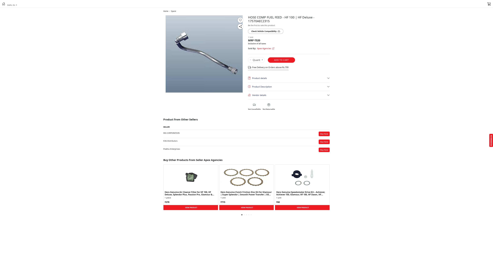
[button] (3, 3)
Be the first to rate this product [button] (261, 25)
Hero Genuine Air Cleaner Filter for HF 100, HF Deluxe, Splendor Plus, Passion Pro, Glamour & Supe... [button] (188, 193)
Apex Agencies (264, 48)
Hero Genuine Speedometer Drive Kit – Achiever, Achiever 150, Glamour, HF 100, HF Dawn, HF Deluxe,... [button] (300, 193)
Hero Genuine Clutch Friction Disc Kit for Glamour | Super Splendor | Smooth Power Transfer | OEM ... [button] (246, 193)
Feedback (491, 140)
